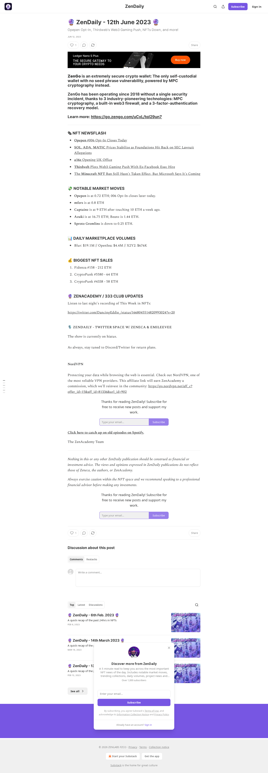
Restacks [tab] (91, 559)
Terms (143, 747)
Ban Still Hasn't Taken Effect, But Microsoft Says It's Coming (152, 174)
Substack (115, 765)
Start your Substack (124, 756)
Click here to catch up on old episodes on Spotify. (106, 432)
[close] (169, 648)
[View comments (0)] (84, 45)
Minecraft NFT (93, 174)
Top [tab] (72, 604)
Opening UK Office (96, 159)
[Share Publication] (223, 6)
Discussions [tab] (95, 604)
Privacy (133, 747)
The (77, 174)
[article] (134, 622)
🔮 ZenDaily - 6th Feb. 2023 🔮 (93, 615)
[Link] (62, 96)
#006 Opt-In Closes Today (106, 140)
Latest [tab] (81, 604)
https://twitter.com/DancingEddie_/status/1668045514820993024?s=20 (121, 312)
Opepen (80, 140)
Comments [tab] (76, 559)
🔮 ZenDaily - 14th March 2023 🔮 (96, 640)
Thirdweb (81, 167)
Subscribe (238, 6)
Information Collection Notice (133, 714)
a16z (77, 159)
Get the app (152, 756)
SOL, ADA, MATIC (89, 147)
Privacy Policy (161, 714)
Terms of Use (152, 710)
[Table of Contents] (4, 386)
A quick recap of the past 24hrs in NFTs (92, 620)
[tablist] (83, 559)
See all (75, 691)
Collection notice (159, 747)
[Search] (215, 6)
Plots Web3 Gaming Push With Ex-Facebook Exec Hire (132, 167)
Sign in (256, 6)
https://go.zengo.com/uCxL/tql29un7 (126, 116)
